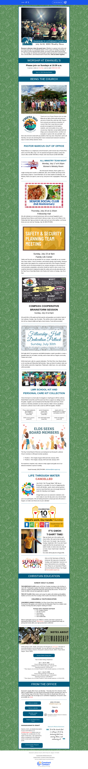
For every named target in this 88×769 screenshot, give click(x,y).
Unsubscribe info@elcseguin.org (44, 755)
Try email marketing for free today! (44, 766)
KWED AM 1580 (55, 68)
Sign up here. (40, 621)
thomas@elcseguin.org (52, 570)
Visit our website (33, 703)
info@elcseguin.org (55, 704)
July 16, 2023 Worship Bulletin (44, 72)
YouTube (41, 68)
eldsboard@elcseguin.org (53, 469)
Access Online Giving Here (44, 655)
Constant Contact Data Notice (48, 757)
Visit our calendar (33, 708)
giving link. (55, 646)
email (31, 697)
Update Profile (36, 757)
